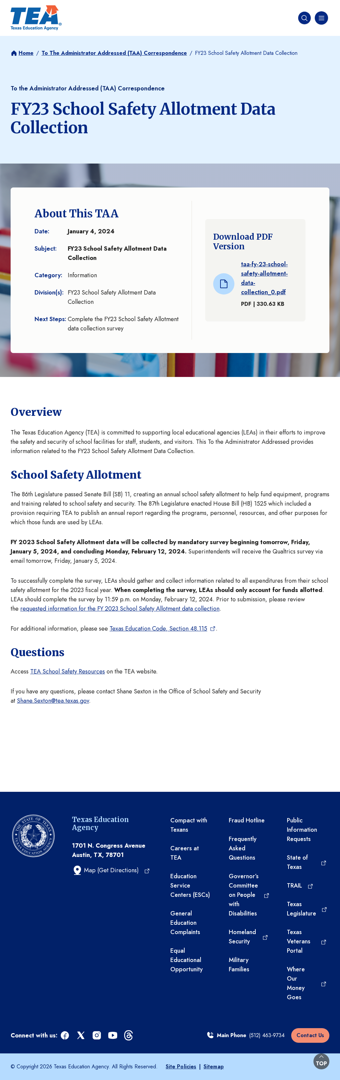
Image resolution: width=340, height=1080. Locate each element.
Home (26, 53)
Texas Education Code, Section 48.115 (158, 628)
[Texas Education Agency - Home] (36, 18)
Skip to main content (27, 6)
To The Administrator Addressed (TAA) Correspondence (114, 53)
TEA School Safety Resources (67, 671)
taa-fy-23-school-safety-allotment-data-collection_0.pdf (264, 278)
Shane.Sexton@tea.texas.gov (53, 700)
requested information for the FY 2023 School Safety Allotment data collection (119, 608)
